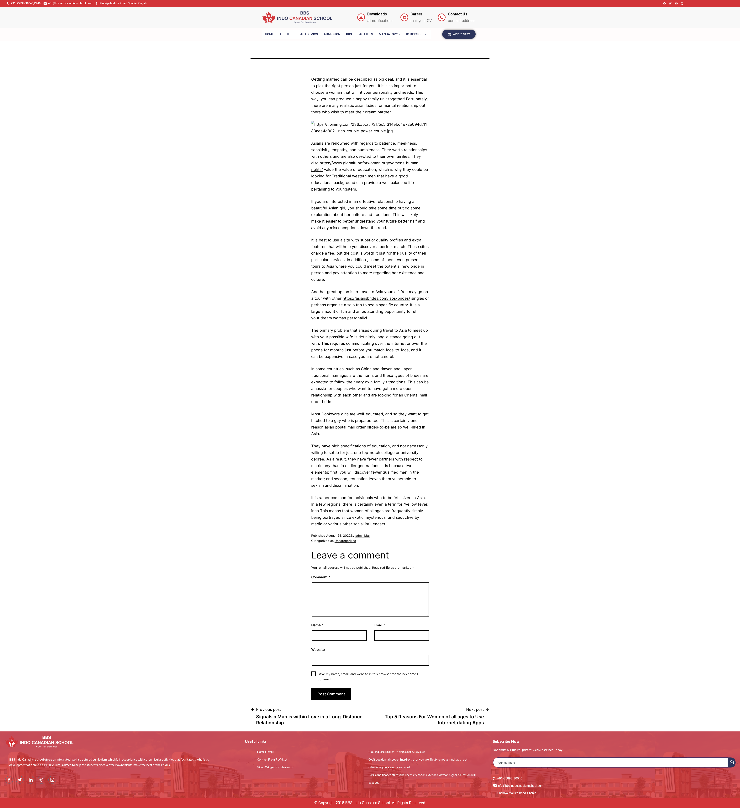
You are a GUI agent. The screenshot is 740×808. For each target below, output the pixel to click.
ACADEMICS (309, 34)
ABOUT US (286, 34)
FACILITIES (365, 34)
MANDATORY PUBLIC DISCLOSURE (403, 34)
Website (318, 650)
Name (317, 625)
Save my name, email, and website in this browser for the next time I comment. (368, 676)
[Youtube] (676, 3)
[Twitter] (670, 3)
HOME (269, 34)
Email (379, 625)
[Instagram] (682, 3)
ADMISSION (332, 34)
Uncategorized (345, 541)
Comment (320, 577)
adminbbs (362, 535)
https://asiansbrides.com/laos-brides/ (376, 298)
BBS (349, 34)
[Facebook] (664, 3)
